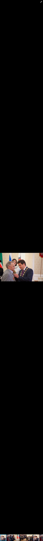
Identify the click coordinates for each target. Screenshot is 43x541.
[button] (41, 1)
